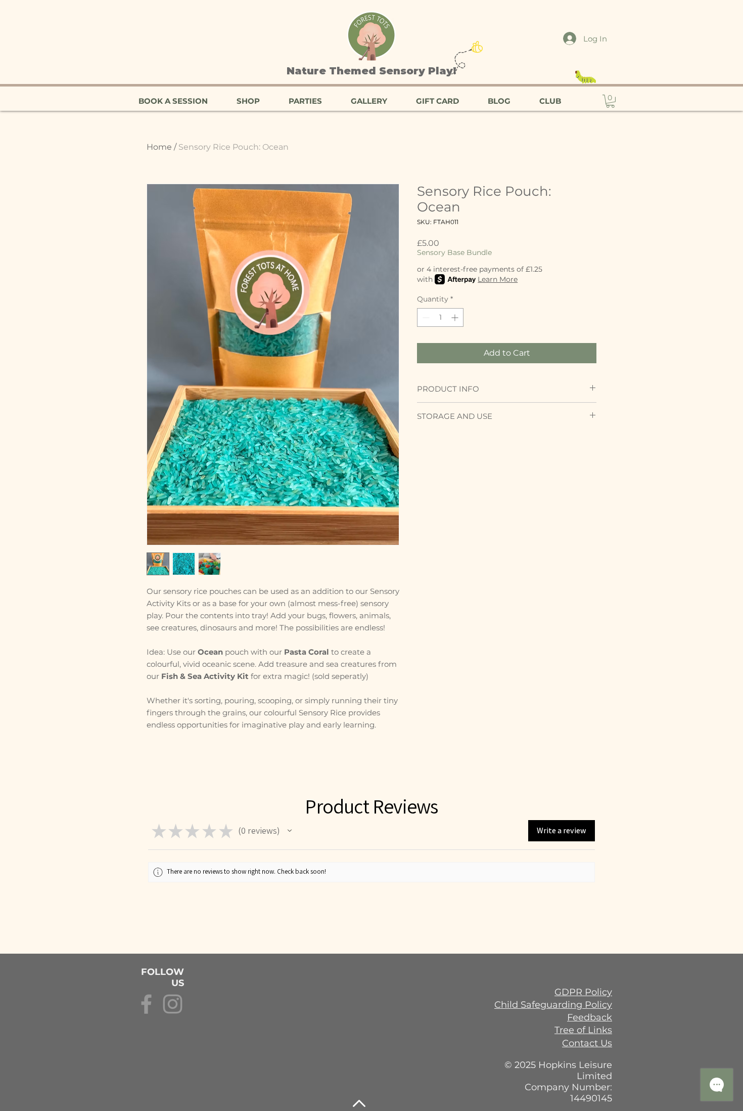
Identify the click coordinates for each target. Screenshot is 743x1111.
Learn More (498, 279)
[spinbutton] (440, 317)
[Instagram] (172, 1004)
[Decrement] (425, 317)
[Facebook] (146, 1004)
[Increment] (455, 317)
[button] (610, 101)
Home (159, 147)
